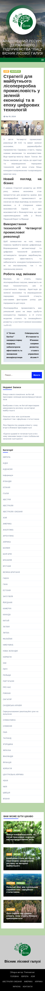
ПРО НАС (7, 687)
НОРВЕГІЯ (7, 657)
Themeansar (29, 972)
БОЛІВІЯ (6, 548)
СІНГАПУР (7, 699)
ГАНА (5, 584)
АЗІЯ (6, 71)
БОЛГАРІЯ (7, 554)
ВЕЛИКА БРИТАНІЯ (11, 572)
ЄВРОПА (6, 457)
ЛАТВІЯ (6, 627)
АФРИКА (7, 542)
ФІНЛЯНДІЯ (8, 756)
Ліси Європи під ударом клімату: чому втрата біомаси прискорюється (21, 916)
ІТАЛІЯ (6, 493)
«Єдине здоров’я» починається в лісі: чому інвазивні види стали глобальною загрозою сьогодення (21, 436)
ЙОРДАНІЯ (7, 602)
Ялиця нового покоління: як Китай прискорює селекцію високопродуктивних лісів (22, 397)
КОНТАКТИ (27, 987)
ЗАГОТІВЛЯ (8, 596)
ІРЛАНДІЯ (7, 481)
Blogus (14, 972)
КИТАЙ (6, 621)
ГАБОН (6, 578)
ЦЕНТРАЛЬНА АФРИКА (13, 774)
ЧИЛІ (5, 787)
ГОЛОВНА (14, 976)
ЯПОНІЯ (6, 799)
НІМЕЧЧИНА (8, 645)
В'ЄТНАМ (7, 566)
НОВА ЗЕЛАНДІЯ (10, 651)
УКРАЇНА (7, 750)
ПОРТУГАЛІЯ (8, 681)
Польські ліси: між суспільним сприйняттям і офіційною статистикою (22, 889)
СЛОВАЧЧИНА (9, 720)
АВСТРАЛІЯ (8, 506)
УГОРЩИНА (8, 744)
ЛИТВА (6, 633)
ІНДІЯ (5, 463)
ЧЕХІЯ (5, 781)
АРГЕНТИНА (8, 536)
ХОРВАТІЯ (7, 768)
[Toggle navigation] (42, 60)
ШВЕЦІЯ (6, 793)
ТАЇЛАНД (7, 738)
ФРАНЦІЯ (7, 762)
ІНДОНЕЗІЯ (8, 469)
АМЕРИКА (7, 524)
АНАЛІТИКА (8, 530)
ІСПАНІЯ (6, 487)
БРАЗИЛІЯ (7, 560)
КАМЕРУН (7, 608)
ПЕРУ (5, 669)
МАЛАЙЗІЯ (15, 71)
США (5, 732)
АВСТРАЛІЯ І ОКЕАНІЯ (13, 512)
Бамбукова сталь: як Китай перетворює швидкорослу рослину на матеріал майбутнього (21, 408)
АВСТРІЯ (7, 499)
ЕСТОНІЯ (7, 590)
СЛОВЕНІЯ (7, 726)
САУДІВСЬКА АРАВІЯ (12, 705)
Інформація (8, 475)
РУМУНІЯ (6, 693)
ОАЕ (5, 663)
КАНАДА (7, 615)
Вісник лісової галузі (22, 961)
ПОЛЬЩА (7, 675)
